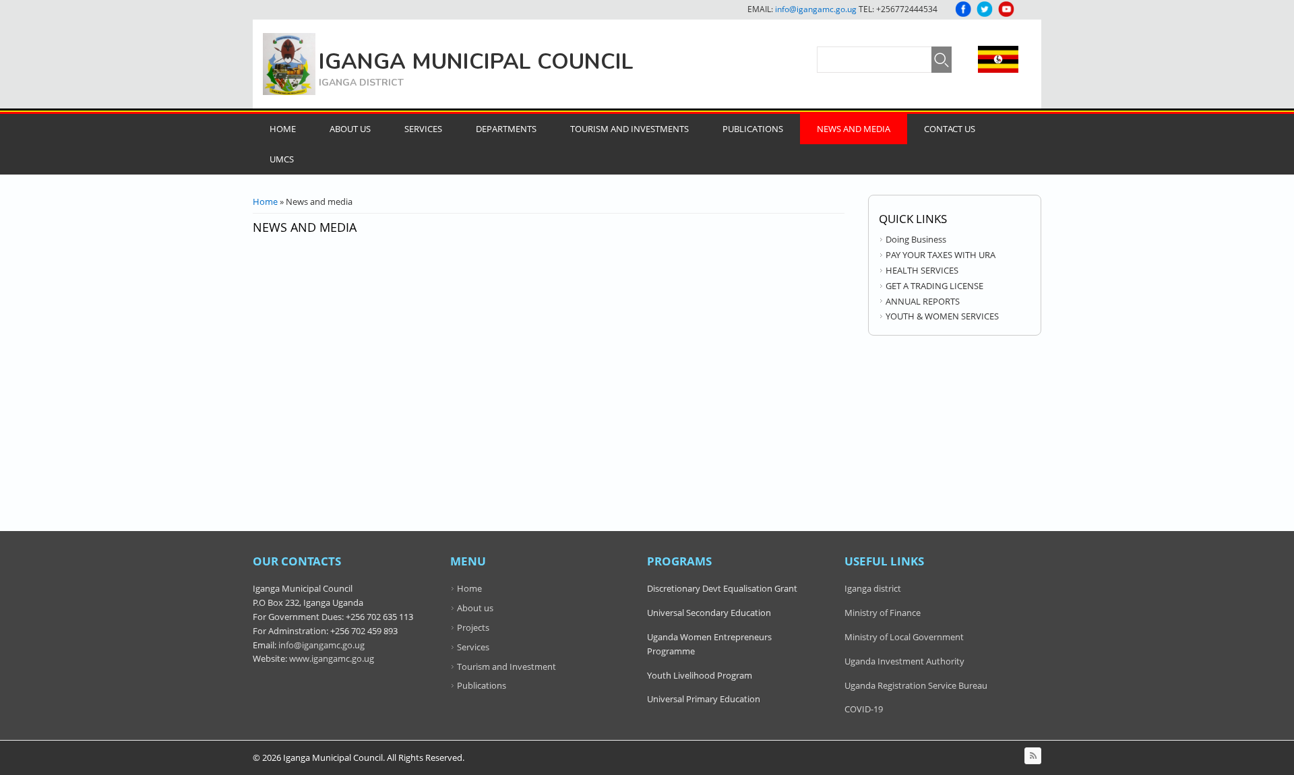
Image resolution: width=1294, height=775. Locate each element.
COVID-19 (863, 709)
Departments (506, 129)
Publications (752, 129)
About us (475, 608)
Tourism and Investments (629, 129)
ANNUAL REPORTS (923, 301)
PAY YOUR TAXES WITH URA (940, 255)
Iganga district (872, 588)
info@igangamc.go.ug (816, 9)
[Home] (289, 64)
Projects (473, 627)
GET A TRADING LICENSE (934, 286)
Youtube (1006, 9)
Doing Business (916, 239)
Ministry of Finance (882, 613)
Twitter (985, 9)
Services (423, 129)
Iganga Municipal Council (476, 61)
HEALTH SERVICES (922, 270)
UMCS (282, 159)
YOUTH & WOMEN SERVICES (942, 316)
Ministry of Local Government (904, 637)
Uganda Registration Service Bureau (915, 685)
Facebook (963, 9)
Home (283, 129)
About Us (350, 129)
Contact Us (949, 129)
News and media (853, 129)
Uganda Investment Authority (904, 661)
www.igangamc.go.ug (331, 658)
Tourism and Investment (506, 666)
